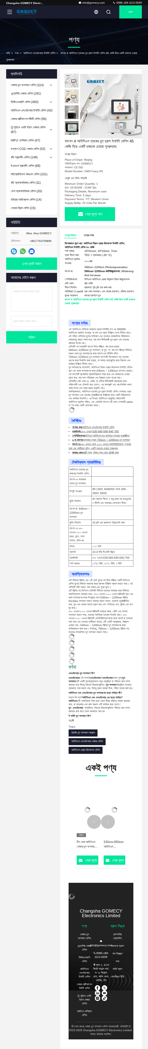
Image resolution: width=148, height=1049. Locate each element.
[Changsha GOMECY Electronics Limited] (27, 12)
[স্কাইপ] (13, 251)
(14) (26, 199)
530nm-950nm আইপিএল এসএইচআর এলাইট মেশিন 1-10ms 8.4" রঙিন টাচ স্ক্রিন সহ (114, 844)
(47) (25, 140)
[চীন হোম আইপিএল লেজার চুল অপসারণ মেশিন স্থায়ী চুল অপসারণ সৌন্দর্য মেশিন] (87, 810)
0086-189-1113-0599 (129, 2)
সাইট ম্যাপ (117, 968)
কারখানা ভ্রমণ (117, 945)
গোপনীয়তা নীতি (117, 976)
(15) (23, 208)
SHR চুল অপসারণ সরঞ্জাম (83, 732)
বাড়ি (8, 53)
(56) (28, 118)
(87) (28, 130)
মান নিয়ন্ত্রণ (118, 953)
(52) (28, 148)
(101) (29, 174)
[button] (71, 133)
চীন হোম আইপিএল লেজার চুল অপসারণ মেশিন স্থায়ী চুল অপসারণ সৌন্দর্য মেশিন (87, 844)
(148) (24, 157)
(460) (24, 102)
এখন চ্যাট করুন (31, 264)
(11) (26, 182)
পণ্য (16, 53)
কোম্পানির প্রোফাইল (117, 936)
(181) (26, 93)
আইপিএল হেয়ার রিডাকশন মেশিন (85, 749)
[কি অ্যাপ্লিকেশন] (23, 251)
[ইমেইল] (31, 251)
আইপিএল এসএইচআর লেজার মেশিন (87, 741)
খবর (117, 961)
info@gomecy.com (93, 2)
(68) (25, 165)
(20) (26, 191)
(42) (31, 110)
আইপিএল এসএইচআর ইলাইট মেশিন (39, 53)
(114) (27, 85)
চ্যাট (131, 11)
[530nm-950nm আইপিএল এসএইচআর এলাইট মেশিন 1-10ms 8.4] (114, 810)
